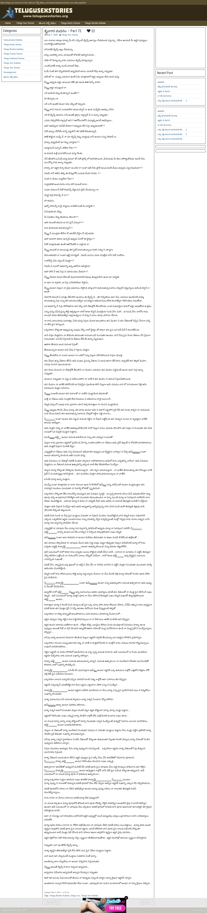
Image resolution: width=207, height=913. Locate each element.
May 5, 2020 (52, 35)
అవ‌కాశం (161, 82)
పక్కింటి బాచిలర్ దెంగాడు (167, 87)
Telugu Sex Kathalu (89, 896)
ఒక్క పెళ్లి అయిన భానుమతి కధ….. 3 (172, 100)
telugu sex (75, 896)
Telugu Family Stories (13, 54)
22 (92, 31)
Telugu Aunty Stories (70, 23)
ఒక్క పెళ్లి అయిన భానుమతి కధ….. (171, 139)
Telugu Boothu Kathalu (95, 23)
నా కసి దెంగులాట (164, 96)
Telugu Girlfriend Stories (14, 58)
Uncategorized (9, 72)
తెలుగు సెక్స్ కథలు (47, 23)
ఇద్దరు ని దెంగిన (164, 91)
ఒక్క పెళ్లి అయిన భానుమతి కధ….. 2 (172, 134)
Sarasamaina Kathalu (12, 40)
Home (8, 23)
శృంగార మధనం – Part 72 (62, 31)
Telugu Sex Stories (25, 23)
